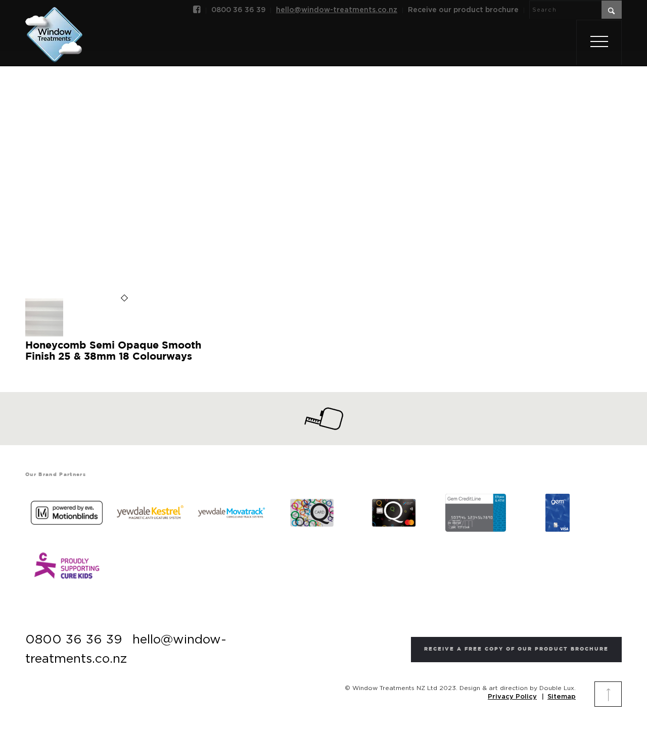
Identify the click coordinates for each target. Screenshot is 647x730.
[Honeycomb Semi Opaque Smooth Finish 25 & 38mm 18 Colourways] (44, 334)
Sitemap (561, 697)
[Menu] (599, 42)
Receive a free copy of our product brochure (516, 649)
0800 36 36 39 (238, 10)
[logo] (53, 23)
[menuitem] (197, 11)
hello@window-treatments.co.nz (336, 10)
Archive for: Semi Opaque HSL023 (323, 163)
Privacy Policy (512, 697)
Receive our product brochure (463, 10)
